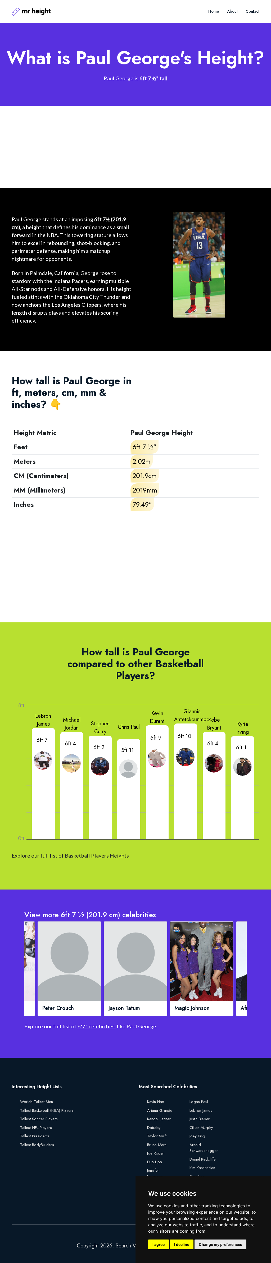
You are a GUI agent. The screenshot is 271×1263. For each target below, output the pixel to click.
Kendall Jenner (159, 1119)
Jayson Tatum (124, 1008)
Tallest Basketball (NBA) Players (47, 1110)
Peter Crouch (58, 1008)
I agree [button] (158, 1244)
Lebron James (200, 1110)
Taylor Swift (156, 1136)
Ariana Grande (159, 1110)
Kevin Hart (155, 1102)
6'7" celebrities (96, 1026)
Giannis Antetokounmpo (191, 715)
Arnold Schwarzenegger (203, 1148)
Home (213, 11)
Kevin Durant (157, 717)
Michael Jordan (71, 724)
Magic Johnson (192, 1008)
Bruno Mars (156, 1145)
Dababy (154, 1127)
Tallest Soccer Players (39, 1119)
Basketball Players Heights (97, 855)
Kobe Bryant (214, 724)
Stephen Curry (100, 727)
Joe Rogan (156, 1153)
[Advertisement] (135, 147)
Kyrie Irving (242, 728)
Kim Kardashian (202, 1168)
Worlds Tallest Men (36, 1102)
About (232, 11)
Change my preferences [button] (220, 1244)
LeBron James (43, 720)
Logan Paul (198, 1102)
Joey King (197, 1136)
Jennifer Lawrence (155, 1173)
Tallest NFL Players (36, 1127)
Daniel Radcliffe (202, 1159)
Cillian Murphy (201, 1127)
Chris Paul (129, 727)
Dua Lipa (154, 1162)
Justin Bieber (199, 1119)
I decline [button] (181, 1244)
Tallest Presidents (34, 1136)
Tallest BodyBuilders (37, 1145)
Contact (252, 11)
